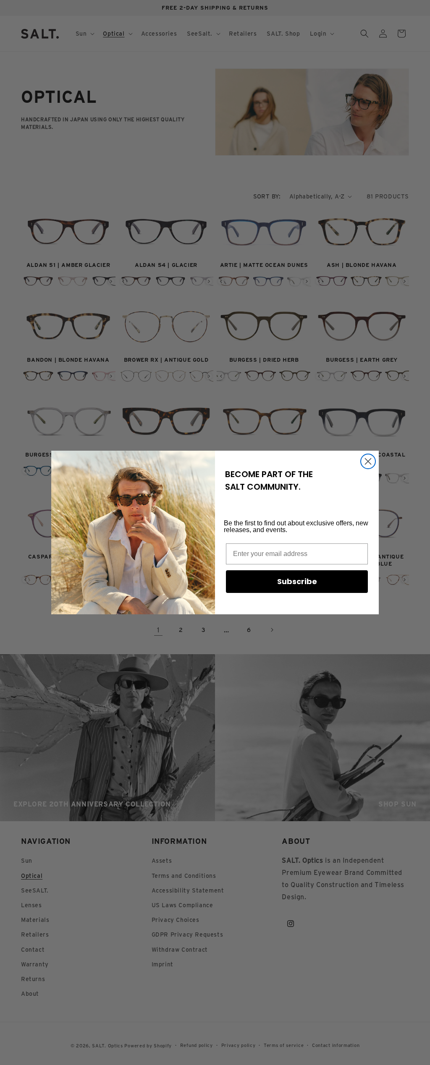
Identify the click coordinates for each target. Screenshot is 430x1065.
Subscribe (297, 581)
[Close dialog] (368, 461)
